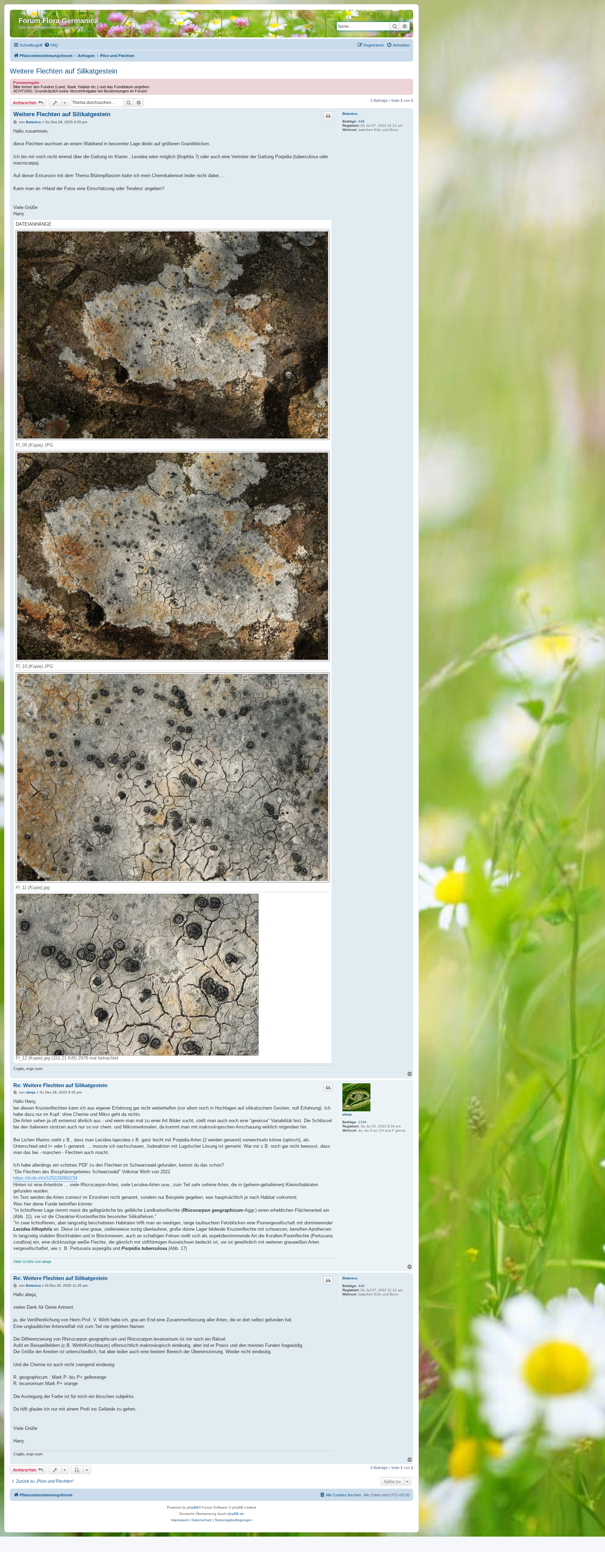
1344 (362, 1122)
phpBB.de (236, 1514)
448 (361, 121)
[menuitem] (51, 45)
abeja (347, 1114)
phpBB (193, 1507)
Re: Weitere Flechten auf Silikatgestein (60, 1085)
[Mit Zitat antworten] (328, 116)
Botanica (349, 114)
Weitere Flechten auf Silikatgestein (63, 71)
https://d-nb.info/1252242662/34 (45, 1178)
